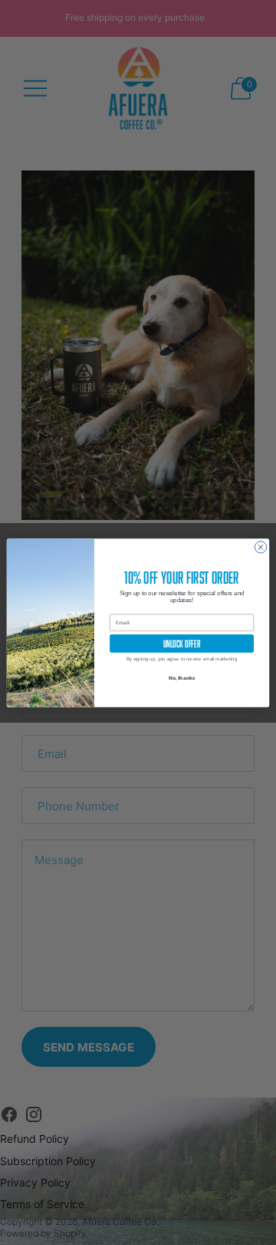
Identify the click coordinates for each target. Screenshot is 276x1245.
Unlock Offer (182, 643)
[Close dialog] (260, 546)
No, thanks (182, 678)
